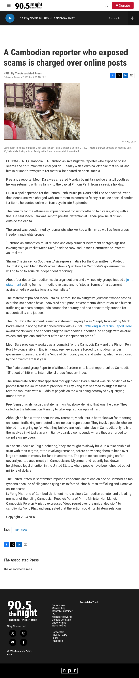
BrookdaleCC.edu (89, 602)
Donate (124, 5)
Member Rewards (62, 617)
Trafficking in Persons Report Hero (107, 326)
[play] (10, 18)
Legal (55, 638)
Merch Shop (59, 608)
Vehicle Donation (61, 619)
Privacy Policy (59, 635)
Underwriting (59, 622)
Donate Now (59, 605)
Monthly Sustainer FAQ (62, 612)
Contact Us (58, 632)
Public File (57, 641)
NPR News (21, 529)
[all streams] (133, 18)
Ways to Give (59, 625)
